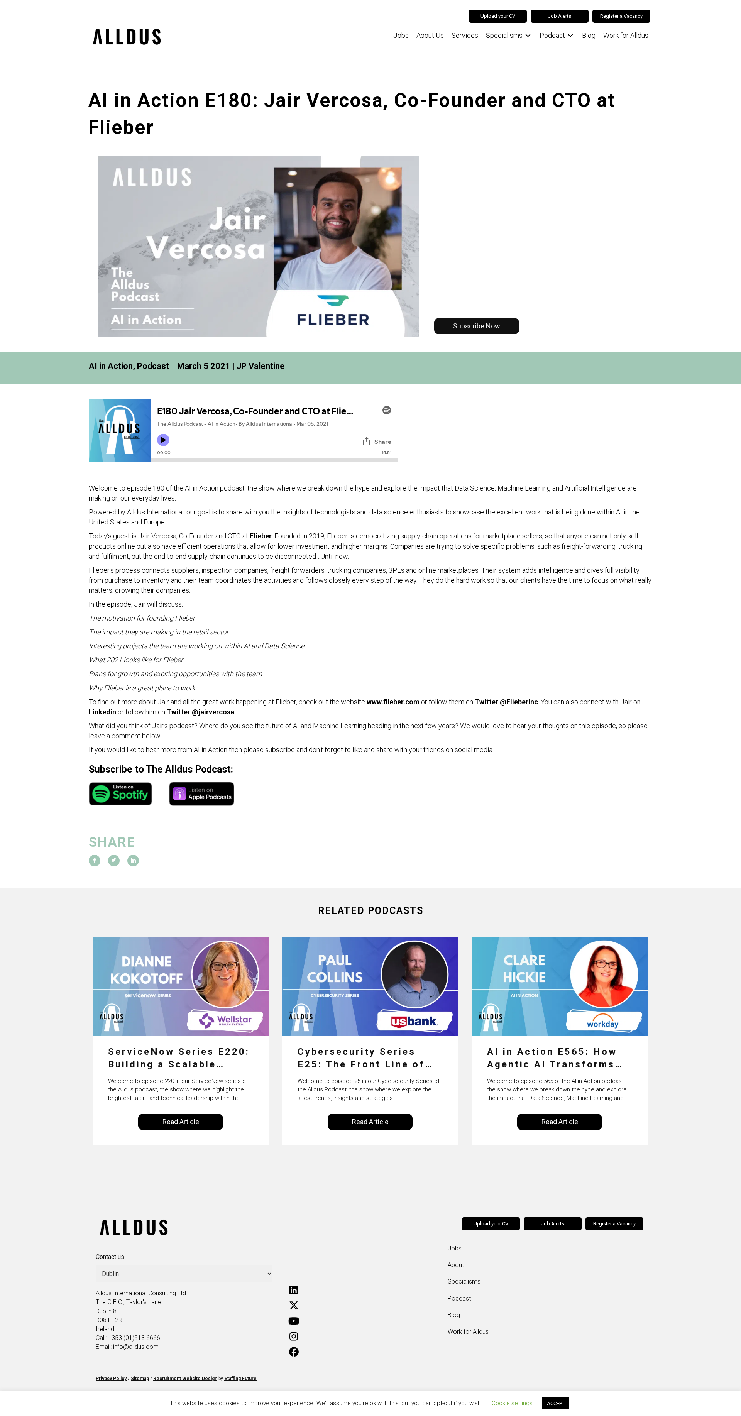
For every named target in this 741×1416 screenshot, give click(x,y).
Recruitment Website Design (185, 1378)
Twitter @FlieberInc (506, 702)
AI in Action (111, 366)
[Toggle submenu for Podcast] (570, 35)
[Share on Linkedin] (133, 860)
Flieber (261, 536)
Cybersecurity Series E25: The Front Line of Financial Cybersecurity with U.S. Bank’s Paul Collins (364, 1058)
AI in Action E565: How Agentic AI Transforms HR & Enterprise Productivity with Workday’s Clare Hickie (552, 1058)
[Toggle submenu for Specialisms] (528, 35)
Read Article (180, 1122)
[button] (476, 326)
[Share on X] (114, 860)
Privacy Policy (111, 1378)
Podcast (153, 366)
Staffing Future (240, 1378)
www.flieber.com (393, 702)
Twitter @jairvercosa (200, 712)
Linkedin (102, 712)
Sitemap (140, 1378)
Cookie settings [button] (512, 1403)
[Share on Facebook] (94, 860)
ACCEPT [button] (556, 1403)
